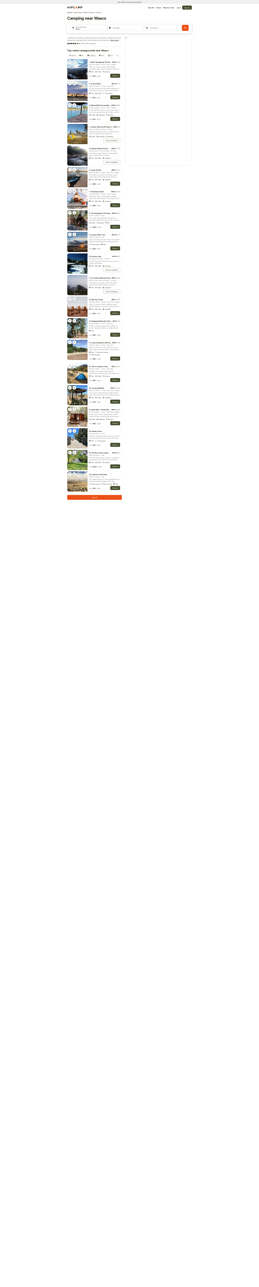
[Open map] (158, 101)
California (86, 12)
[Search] (185, 28)
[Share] (74, 62)
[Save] (70, 62)
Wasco (92, 12)
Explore (69, 12)
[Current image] (74, 77)
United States (77, 12)
